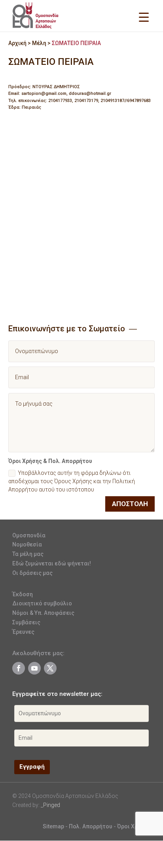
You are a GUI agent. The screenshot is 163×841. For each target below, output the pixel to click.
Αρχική (17, 43)
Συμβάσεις (26, 622)
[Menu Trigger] (144, 17)
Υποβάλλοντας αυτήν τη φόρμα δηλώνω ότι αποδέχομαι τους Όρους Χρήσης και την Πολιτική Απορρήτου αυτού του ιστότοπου (71, 481)
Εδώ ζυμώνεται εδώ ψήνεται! (51, 563)
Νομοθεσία (27, 544)
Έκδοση (22, 594)
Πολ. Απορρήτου (91, 826)
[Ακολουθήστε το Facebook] (18, 668)
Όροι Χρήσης (134, 826)
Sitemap (53, 826)
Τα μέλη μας (28, 554)
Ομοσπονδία (28, 535)
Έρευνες (23, 632)
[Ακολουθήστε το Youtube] (34, 668)
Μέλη (39, 43)
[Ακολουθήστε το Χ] (50, 668)
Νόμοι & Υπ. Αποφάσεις (43, 613)
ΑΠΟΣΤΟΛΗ (130, 504)
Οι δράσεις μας (32, 573)
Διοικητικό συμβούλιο (42, 603)
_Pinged (50, 805)
